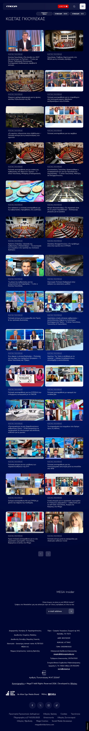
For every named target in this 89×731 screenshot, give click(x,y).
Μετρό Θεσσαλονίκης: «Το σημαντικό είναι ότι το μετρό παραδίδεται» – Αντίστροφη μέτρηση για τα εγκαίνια (63, 210)
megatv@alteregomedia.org (64, 654)
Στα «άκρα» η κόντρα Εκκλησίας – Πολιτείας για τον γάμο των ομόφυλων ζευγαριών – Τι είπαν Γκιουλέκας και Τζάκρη (24, 358)
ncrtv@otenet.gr (64, 669)
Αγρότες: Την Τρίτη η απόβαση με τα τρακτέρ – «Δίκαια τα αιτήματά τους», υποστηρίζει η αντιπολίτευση (61, 358)
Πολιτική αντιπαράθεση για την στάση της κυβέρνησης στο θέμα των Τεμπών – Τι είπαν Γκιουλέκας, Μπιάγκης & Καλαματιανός (24, 171)
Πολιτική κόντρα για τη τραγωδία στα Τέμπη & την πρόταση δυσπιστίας (24, 319)
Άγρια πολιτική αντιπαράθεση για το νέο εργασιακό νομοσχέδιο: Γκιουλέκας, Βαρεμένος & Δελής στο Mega (23, 541)
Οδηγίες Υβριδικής (24, 721)
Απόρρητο (87, 726)
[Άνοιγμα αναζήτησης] (74, 6)
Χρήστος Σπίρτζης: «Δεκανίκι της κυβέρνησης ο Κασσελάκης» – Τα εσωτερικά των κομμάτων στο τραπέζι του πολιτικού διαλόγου (24, 247)
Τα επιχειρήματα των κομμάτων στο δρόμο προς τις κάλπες (63, 427)
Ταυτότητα (75, 714)
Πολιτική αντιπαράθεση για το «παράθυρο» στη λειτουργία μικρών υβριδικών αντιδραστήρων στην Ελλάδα (63, 99)
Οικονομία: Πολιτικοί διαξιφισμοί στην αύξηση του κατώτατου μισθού (61, 283)
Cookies (64, 714)
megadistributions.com (44, 724)
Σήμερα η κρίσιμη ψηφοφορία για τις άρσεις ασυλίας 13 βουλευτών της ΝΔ (24, 98)
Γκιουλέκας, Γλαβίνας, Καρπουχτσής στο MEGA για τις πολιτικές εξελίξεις (62, 58)
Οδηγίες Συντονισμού (66, 717)
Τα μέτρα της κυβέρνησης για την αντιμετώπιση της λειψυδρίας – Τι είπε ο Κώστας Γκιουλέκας (23, 284)
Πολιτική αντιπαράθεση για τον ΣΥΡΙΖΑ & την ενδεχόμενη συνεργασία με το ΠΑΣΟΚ (24, 393)
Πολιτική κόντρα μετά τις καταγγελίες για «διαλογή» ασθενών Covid (62, 540)
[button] (83, 6)
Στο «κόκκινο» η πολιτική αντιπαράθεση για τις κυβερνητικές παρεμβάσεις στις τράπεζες (24, 209)
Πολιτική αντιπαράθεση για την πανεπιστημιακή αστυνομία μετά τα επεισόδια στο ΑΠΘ (64, 466)
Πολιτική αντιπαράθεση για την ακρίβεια (62, 133)
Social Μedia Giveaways (62, 721)
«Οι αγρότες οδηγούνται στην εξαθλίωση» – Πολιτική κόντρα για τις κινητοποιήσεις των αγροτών (24, 135)
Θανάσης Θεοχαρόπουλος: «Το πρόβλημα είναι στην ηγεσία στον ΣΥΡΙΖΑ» (63, 245)
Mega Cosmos (42, 721)
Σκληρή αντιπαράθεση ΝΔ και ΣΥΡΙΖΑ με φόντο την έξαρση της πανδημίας (23, 502)
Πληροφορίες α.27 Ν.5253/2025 (27, 717)
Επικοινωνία (49, 717)
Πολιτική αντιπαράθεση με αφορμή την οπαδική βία (61, 393)
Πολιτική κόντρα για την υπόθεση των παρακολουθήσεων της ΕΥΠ (22, 465)
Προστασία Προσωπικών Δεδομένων (24, 714)
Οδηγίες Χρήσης (50, 714)
